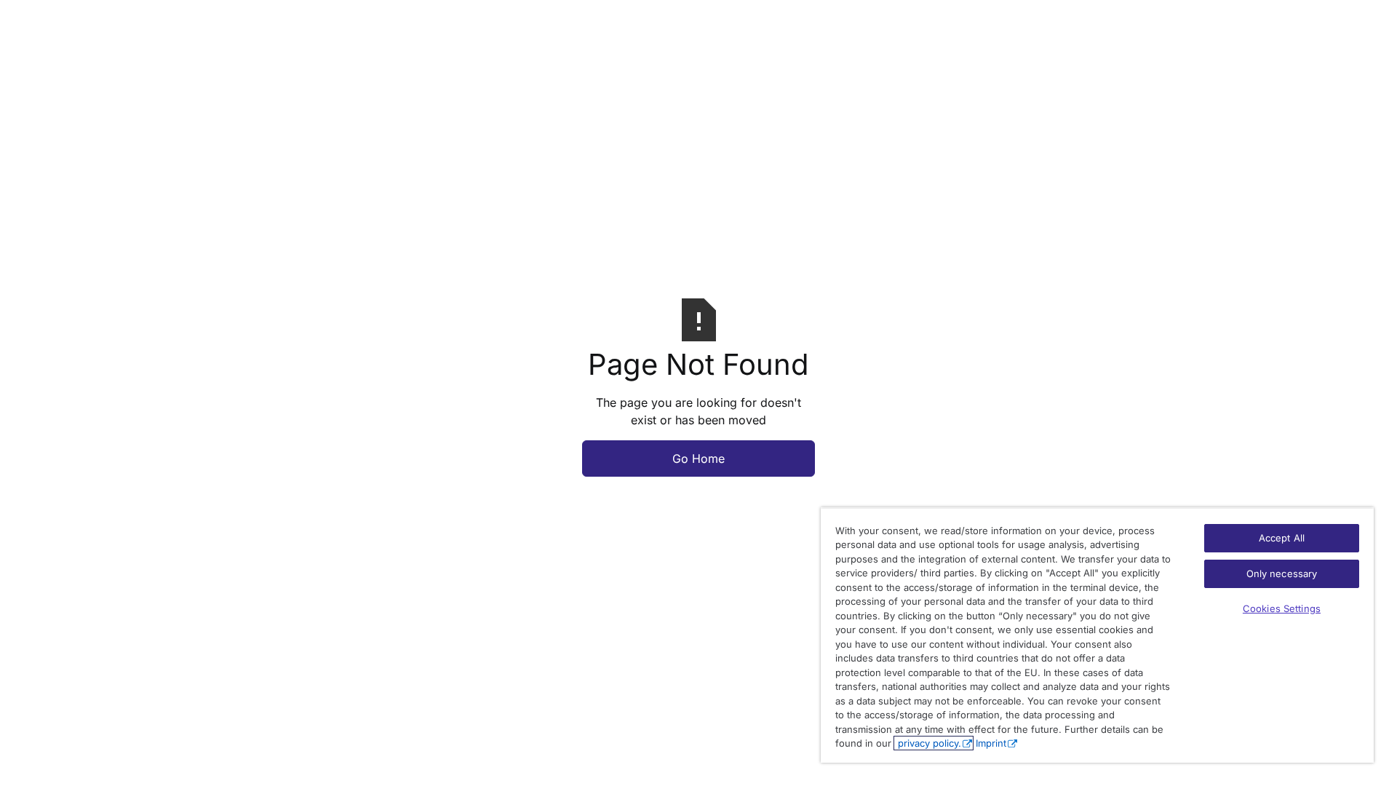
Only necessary (1282, 573)
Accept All (1282, 538)
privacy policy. (928, 743)
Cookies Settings (1282, 608)
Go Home (698, 458)
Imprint (991, 743)
